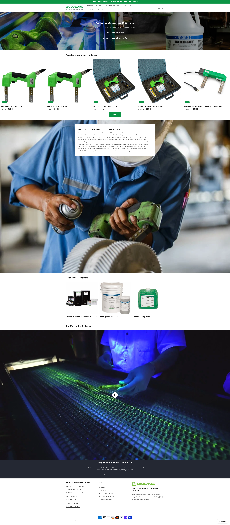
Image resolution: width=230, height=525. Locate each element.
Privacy (101, 506)
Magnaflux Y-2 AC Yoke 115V (11, 106)
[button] (95, 6)
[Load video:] (115, 395)
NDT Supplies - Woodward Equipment (80, 520)
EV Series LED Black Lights (115, 38)
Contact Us (102, 490)
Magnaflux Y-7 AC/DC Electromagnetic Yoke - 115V (203, 106)
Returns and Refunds (106, 499)
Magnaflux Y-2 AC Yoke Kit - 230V (150, 106)
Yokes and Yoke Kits (115, 33)
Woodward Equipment (73, 507)
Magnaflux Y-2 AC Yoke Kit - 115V (105, 106)
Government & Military (106, 493)
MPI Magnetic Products (108, 317)
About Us (102, 487)
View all (115, 114)
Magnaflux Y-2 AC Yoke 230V (57, 106)
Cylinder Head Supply (73, 503)
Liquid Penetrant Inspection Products (81, 317)
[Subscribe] (129, 475)
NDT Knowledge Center (106, 496)
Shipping (102, 503)
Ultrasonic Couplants (141, 317)
